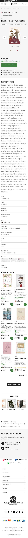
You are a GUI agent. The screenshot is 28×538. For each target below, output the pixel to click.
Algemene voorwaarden (11, 527)
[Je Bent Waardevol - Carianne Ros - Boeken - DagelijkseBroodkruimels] (7, 280)
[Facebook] (8, 512)
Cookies (14, 529)
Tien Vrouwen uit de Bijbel (20, 359)
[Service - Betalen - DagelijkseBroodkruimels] (4, 521)
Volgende (21, 375)
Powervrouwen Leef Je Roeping (7, 324)
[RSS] (22, 512)
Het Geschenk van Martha (16, 8)
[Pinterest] (11, 512)
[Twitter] (17, 512)
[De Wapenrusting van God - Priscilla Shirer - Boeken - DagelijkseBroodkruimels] (21, 280)
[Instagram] (5, 512)
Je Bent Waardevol (6, 290)
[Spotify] (19, 512)
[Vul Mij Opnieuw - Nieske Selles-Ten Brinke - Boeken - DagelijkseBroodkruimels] (7, 348)
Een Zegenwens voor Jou (20, 324)
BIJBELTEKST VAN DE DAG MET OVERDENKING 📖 (11, 1)
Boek (2, 18)
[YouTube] (14, 512)
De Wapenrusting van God (20, 290)
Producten (6, 8)
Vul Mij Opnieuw (5, 357)
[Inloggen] (22, 4)
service (3, 439)
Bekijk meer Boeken (14, 384)
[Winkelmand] (26, 4)
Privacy (21, 527)
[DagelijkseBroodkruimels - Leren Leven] (1, 8)
